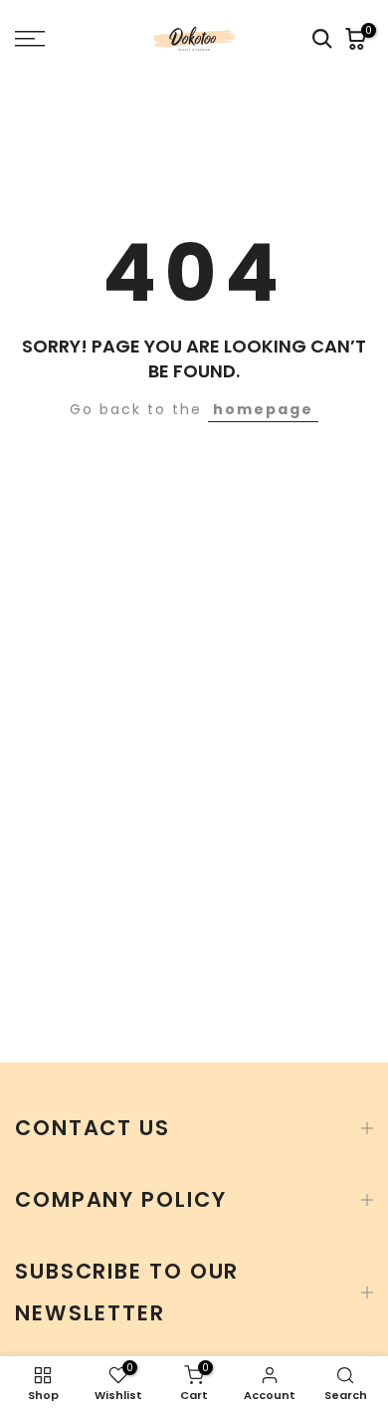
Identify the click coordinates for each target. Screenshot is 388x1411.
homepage (263, 409)
